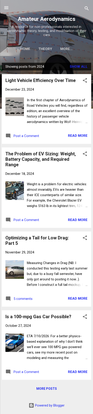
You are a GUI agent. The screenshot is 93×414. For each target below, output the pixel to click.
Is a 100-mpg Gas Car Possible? (38, 316)
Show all (79, 67)
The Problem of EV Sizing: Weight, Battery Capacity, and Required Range (40, 159)
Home (25, 49)
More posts (46, 388)
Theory (45, 49)
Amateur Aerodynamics (46, 19)
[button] (85, 81)
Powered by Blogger (49, 405)
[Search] (86, 9)
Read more (78, 136)
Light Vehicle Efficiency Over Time (40, 80)
